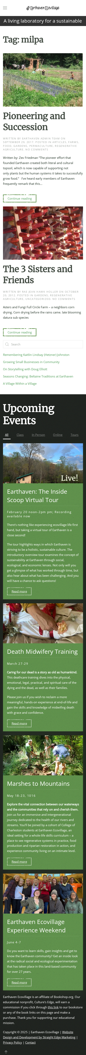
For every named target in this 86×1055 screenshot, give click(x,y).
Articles (59, 142)
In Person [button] (38, 435)
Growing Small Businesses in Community (31, 362)
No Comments (36, 149)
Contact (30, 1042)
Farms (73, 142)
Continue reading (20, 198)
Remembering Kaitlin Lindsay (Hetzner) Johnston (36, 355)
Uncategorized (37, 299)
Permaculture (41, 146)
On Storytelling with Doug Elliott (25, 369)
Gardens (20, 146)
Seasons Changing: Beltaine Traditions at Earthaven (38, 376)
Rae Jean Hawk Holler (40, 291)
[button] (5, 8)
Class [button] (20, 435)
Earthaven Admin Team (41, 138)
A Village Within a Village (20, 383)
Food (7, 146)
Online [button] (57, 435)
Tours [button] (75, 435)
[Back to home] (43, 8)
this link (53, 1007)
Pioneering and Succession (34, 121)
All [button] (7, 435)
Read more (19, 591)
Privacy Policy (12, 1042)
